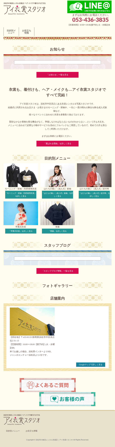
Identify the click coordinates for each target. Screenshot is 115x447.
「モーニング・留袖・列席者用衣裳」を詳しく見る (20, 194)
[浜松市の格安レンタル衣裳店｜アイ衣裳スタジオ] (25, 11)
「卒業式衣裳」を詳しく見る (21, 231)
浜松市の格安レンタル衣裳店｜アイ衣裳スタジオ (54, 440)
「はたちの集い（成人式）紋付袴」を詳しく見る (94, 194)
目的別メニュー (13, 431)
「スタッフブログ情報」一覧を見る (57, 271)
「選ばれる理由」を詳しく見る (57, 144)
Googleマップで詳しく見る (90, 365)
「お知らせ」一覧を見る (57, 75)
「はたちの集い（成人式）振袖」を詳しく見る (57, 194)
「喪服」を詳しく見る (57, 231)
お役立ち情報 (31, 431)
